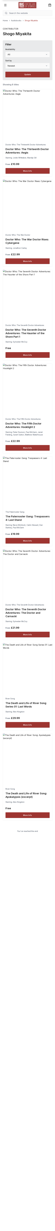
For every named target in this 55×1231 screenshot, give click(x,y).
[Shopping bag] (49, 5)
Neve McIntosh (19, 525)
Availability (10, 49)
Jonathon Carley (20, 248)
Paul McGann (31, 432)
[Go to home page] (27, 5)
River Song (10, 698)
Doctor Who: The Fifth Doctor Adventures (23, 419)
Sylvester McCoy (20, 342)
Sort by (8, 60)
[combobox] (27, 54)
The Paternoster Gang (15, 512)
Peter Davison (19, 432)
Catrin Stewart (32, 525)
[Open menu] (5, 5)
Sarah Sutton (18, 435)
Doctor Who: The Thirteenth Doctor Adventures (26, 145)
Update (27, 74)
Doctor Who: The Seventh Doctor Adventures (25, 325)
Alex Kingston (18, 712)
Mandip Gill (31, 158)
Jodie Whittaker (19, 158)
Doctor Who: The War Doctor (18, 235)
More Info (27, 171)
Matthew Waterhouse (34, 435)
